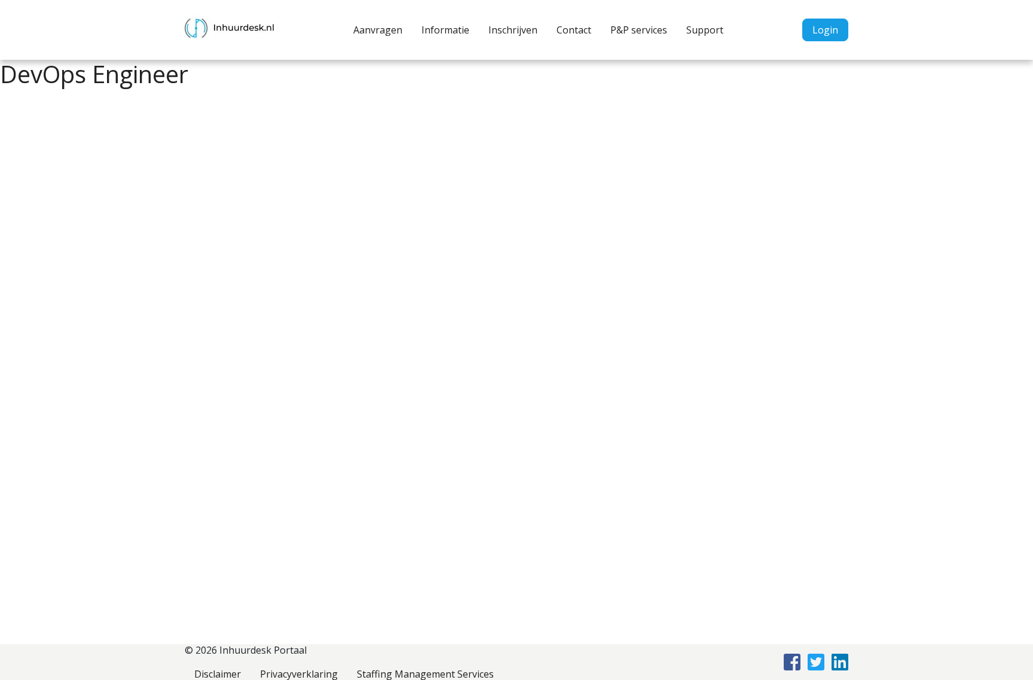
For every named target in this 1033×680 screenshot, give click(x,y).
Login (825, 29)
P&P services (638, 29)
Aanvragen (377, 29)
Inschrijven (512, 29)
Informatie (445, 29)
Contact (574, 29)
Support (704, 29)
